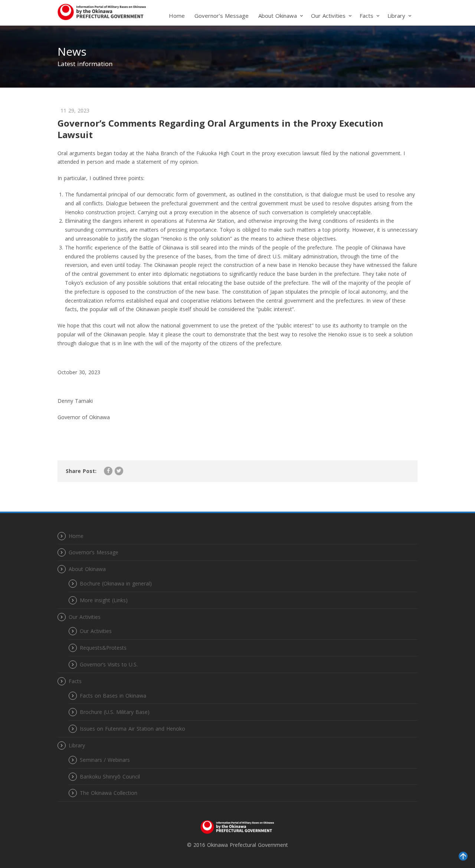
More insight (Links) (104, 600)
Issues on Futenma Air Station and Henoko (132, 728)
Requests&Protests (103, 647)
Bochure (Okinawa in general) (116, 583)
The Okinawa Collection (108, 792)
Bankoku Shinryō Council (110, 776)
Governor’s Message (221, 15)
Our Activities (96, 630)
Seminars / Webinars (105, 759)
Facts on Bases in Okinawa (113, 695)
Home (177, 15)
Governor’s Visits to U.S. (109, 664)
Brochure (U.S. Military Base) (115, 711)
